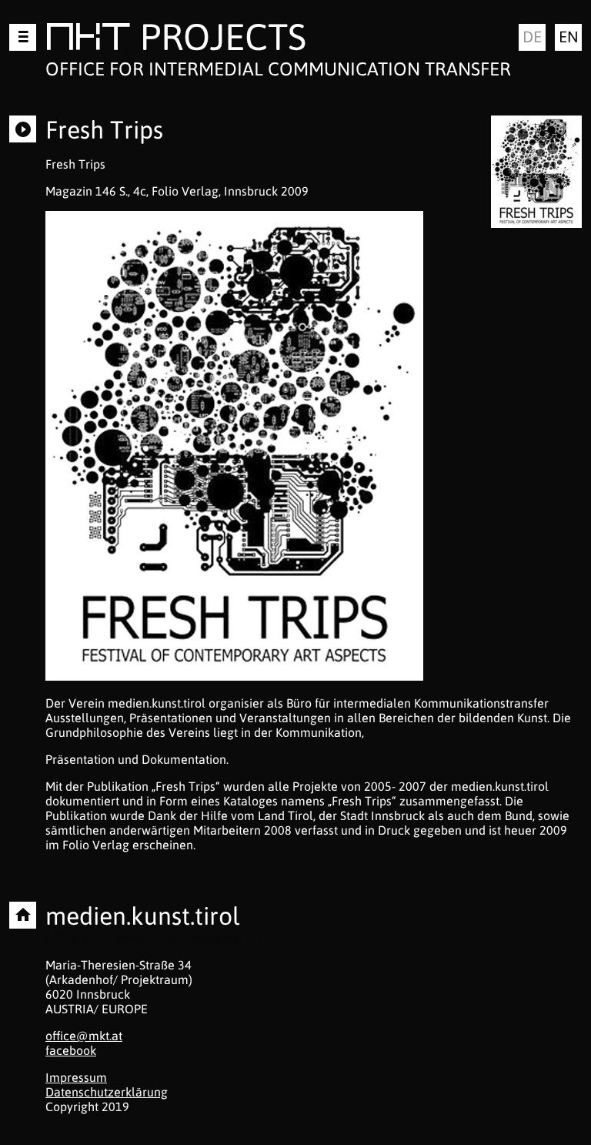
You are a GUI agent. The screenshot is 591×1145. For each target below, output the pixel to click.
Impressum (76, 1077)
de (532, 36)
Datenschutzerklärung (106, 1092)
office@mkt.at (83, 1036)
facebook (70, 1050)
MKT (88, 40)
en (569, 36)
